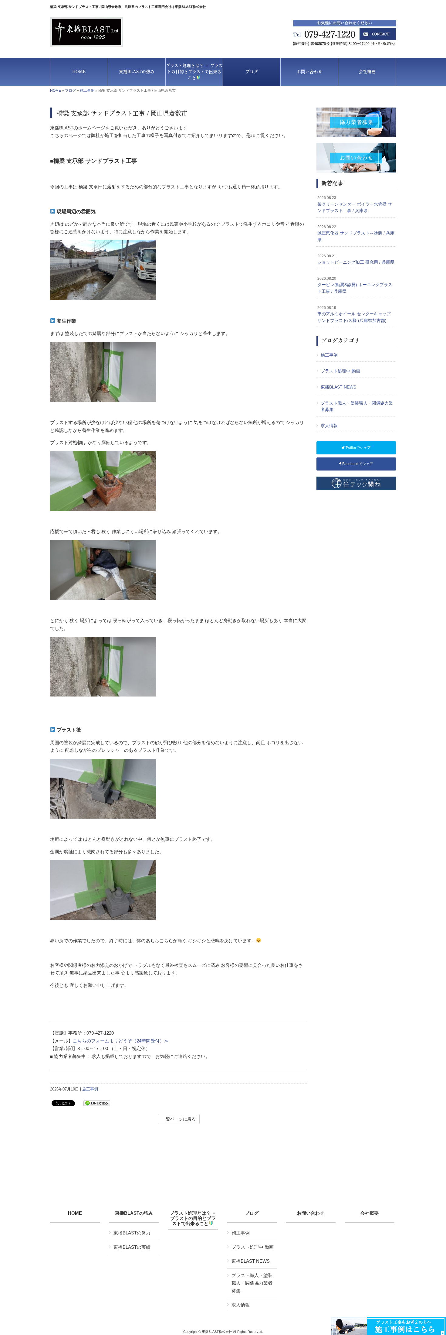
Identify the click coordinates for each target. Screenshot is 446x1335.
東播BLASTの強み (134, 1213)
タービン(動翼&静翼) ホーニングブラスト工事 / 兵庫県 (354, 285)
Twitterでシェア (358, 448)
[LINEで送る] (96, 1102)
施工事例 (87, 90)
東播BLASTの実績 (131, 1247)
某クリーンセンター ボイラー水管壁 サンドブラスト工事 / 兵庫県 (354, 204)
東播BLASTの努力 (131, 1232)
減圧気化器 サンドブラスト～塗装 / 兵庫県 (355, 233)
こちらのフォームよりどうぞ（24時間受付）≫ (121, 1040)
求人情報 (329, 425)
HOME (55, 90)
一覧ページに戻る (179, 1119)
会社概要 (369, 1213)
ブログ (70, 90)
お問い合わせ (310, 1213)
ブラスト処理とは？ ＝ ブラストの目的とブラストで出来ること (193, 1218)
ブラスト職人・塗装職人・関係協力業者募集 (357, 406)
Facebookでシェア (357, 464)
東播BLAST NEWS (338, 387)
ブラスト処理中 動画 (340, 370)
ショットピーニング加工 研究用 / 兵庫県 (355, 259)
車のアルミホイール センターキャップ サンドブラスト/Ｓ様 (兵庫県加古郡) (354, 314)
